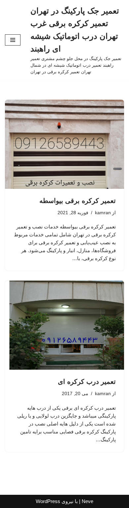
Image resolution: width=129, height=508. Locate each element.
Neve (87, 501)
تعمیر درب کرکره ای (87, 381)
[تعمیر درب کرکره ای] (64, 325)
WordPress (48, 501)
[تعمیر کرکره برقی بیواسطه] (64, 144)
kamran (103, 212)
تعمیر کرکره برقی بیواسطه (77, 200)
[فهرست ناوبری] (13, 40)
